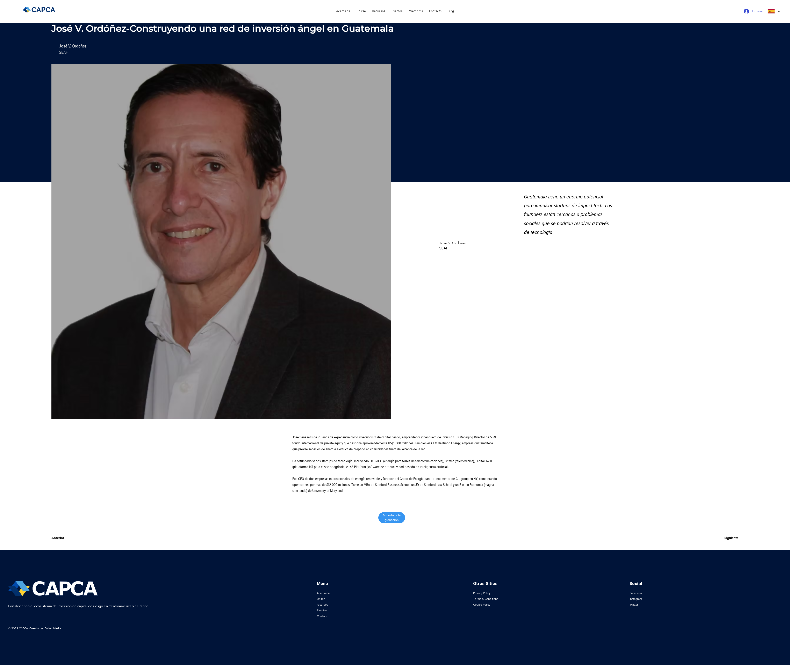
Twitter (634, 604)
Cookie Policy (481, 604)
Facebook (636, 593)
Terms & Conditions (485, 598)
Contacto (322, 616)
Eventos (322, 610)
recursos (322, 604)
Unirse (321, 598)
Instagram (636, 598)
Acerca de (323, 593)
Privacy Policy (481, 593)
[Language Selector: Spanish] (773, 11)
